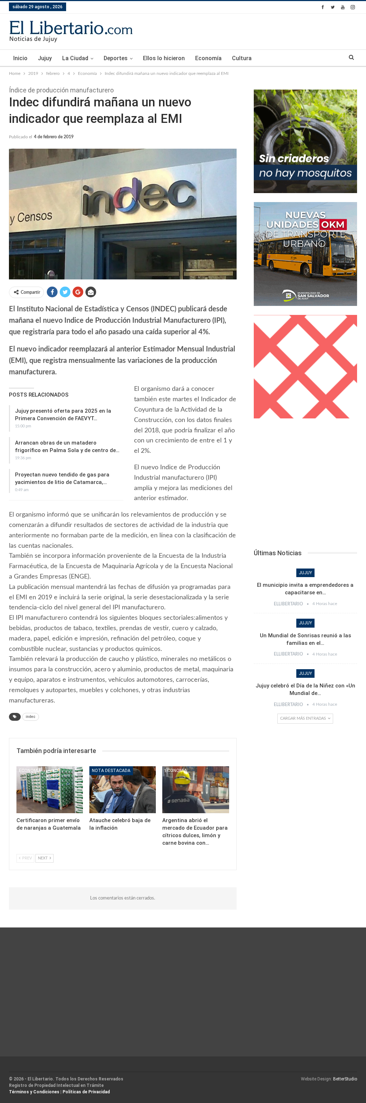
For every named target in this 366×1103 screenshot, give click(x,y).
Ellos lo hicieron (164, 58)
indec (30, 717)
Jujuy (45, 58)
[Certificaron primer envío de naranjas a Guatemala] (49, 789)
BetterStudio (345, 1079)
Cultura (242, 58)
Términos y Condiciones (34, 1091)
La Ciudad (75, 58)
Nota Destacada (111, 770)
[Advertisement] (305, 486)
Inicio (20, 58)
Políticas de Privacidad (86, 1091)
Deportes (116, 58)
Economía (208, 58)
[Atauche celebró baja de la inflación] (122, 789)
